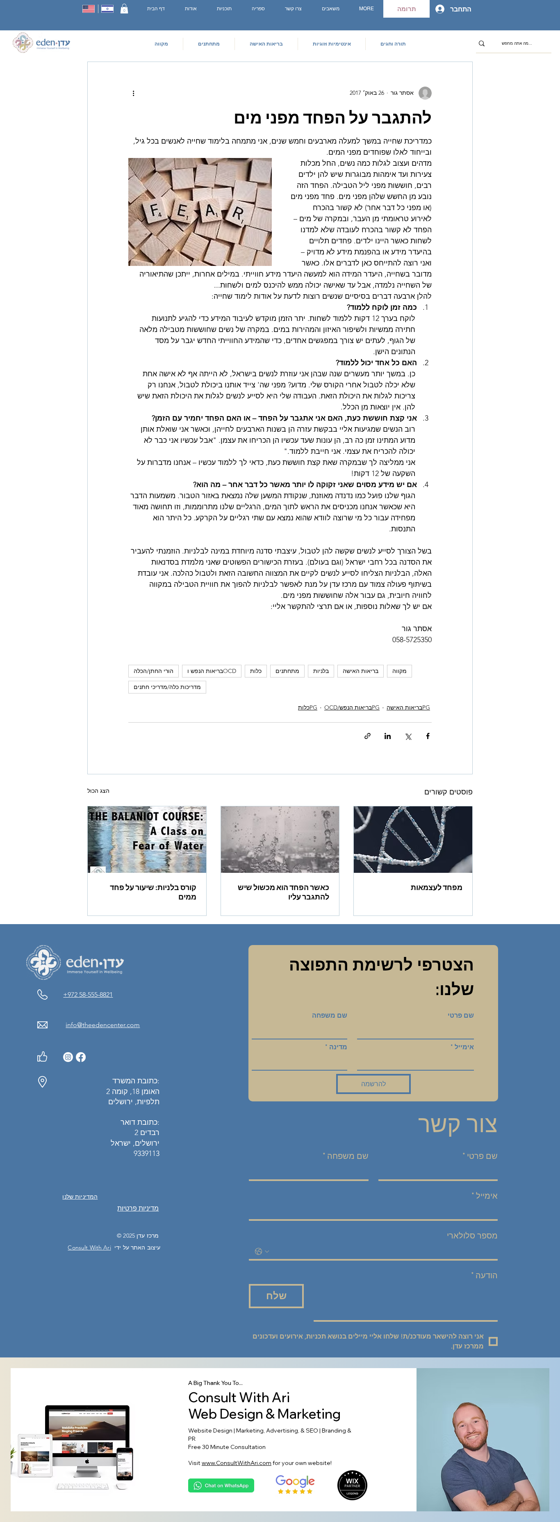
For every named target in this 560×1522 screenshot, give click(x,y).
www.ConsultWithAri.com (236, 1463)
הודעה (484, 1275)
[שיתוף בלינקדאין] (388, 736)
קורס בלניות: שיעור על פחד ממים (153, 892)
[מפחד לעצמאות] (413, 839)
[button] (124, 9)
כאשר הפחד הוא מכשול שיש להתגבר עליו (283, 892)
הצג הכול (98, 790)
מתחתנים (287, 671)
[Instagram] (68, 1057)
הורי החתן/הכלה (153, 671)
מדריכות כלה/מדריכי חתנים (167, 687)
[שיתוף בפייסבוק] (428, 736)
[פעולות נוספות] (133, 93)
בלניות (321, 671)
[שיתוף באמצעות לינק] (367, 736)
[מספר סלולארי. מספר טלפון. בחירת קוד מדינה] (262, 1252)
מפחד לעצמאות (436, 887)
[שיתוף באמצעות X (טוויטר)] (408, 736)
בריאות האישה (360, 671)
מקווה (399, 671)
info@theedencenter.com (103, 1025)
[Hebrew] (107, 9)
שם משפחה (329, 1015)
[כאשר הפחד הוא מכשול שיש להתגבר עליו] (280, 839)
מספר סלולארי (472, 1235)
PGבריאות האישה (408, 707)
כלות (256, 671)
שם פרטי (461, 1015)
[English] (88, 9)
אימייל (462, 1047)
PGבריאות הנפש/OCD (352, 707)
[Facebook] (81, 1057)
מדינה (336, 1047)
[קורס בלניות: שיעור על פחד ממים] (147, 839)
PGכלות (307, 707)
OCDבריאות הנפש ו (211, 671)
